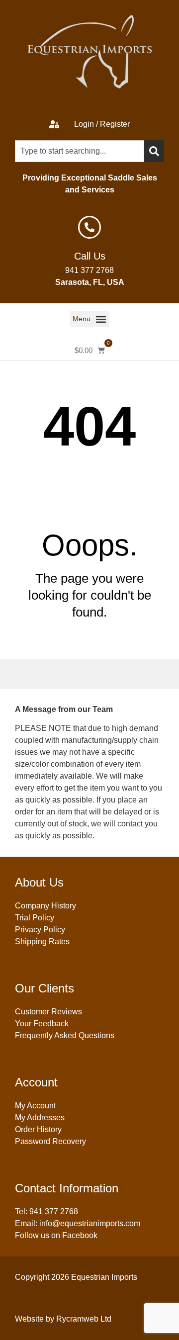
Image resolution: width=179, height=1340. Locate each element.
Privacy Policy (40, 929)
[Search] (154, 151)
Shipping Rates (42, 941)
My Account (35, 1105)
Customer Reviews (48, 1011)
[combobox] (79, 151)
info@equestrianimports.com (89, 1223)
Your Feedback (42, 1023)
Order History (38, 1129)
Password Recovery (50, 1141)
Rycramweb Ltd (83, 1319)
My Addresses (40, 1117)
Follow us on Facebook (56, 1235)
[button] (89, 319)
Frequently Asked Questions (64, 1035)
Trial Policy (34, 917)
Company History (45, 905)
